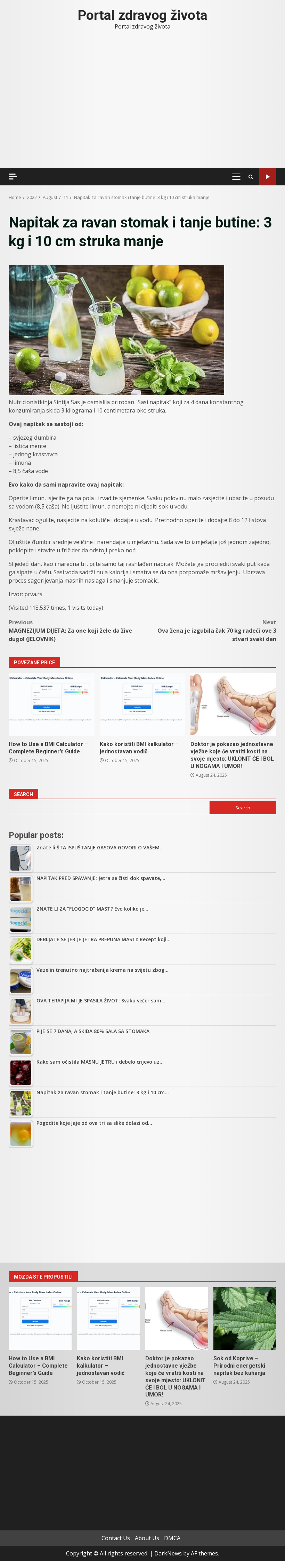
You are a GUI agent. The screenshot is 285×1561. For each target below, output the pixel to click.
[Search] (251, 177)
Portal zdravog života (142, 15)
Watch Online (267, 176)
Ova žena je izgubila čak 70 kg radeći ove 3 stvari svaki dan (216, 630)
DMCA (172, 1538)
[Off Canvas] (13, 176)
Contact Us (115, 1538)
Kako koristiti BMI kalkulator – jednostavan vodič (143, 704)
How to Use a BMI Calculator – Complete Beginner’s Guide (52, 704)
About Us (147, 1538)
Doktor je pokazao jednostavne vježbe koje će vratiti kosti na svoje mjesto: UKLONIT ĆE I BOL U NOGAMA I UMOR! (233, 704)
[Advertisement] (142, 1205)
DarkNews (168, 1553)
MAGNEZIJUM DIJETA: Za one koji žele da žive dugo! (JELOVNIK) (70, 630)
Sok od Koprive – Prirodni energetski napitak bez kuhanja (244, 1318)
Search (23, 794)
